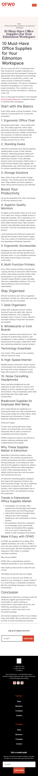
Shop (19, 701)
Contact (19, 715)
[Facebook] (14, 682)
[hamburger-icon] (34, 5)
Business (19, 706)
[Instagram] (18, 682)
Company (19, 711)
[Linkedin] (22, 682)
